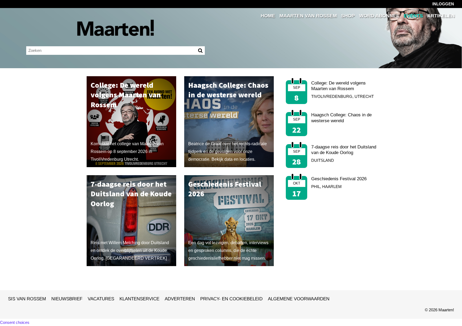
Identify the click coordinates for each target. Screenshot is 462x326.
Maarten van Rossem (308, 15)
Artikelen (441, 15)
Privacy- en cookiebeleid (231, 298)
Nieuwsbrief (66, 298)
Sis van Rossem (27, 298)
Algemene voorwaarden (298, 298)
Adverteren (180, 298)
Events (413, 15)
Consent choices (14, 322)
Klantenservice (139, 298)
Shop (348, 15)
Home (268, 15)
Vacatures (101, 298)
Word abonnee (379, 15)
